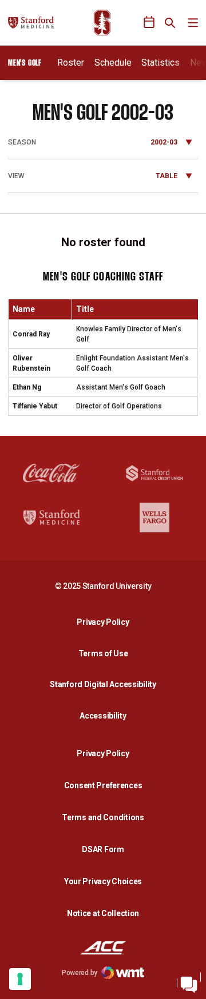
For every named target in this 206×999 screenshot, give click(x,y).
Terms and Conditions (103, 817)
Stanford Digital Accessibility (106, 684)
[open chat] (189, 982)
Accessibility (106, 715)
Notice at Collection (103, 913)
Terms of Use (103, 653)
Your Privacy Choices (103, 881)
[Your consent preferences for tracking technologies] (20, 979)
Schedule (113, 62)
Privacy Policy (106, 622)
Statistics (160, 62)
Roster (70, 62)
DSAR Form (103, 849)
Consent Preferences (103, 785)
